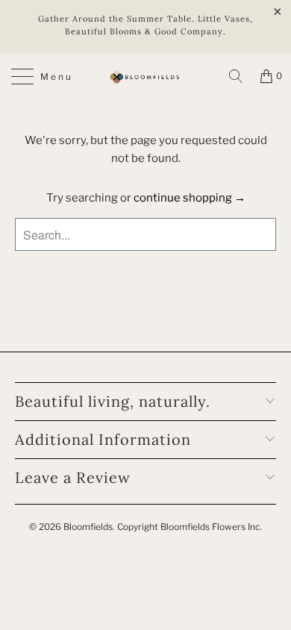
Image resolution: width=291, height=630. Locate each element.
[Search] (236, 76)
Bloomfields (88, 526)
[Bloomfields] (146, 77)
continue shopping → (189, 198)
